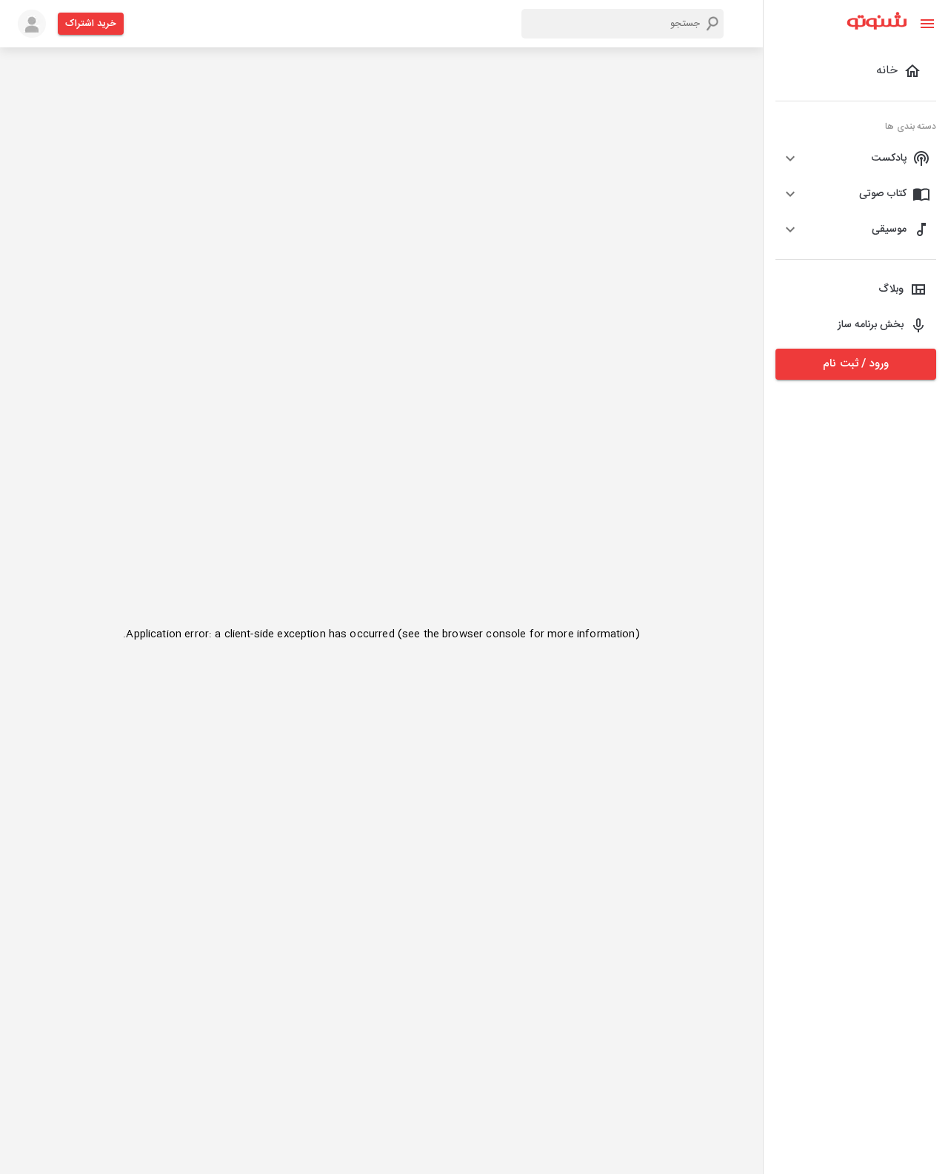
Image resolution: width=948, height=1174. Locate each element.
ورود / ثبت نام (855, 364)
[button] (855, 158)
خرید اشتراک (90, 24)
